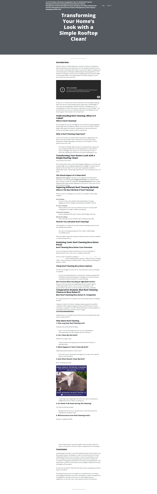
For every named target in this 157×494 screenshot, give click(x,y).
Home (103, 5)
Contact (109, 5)
